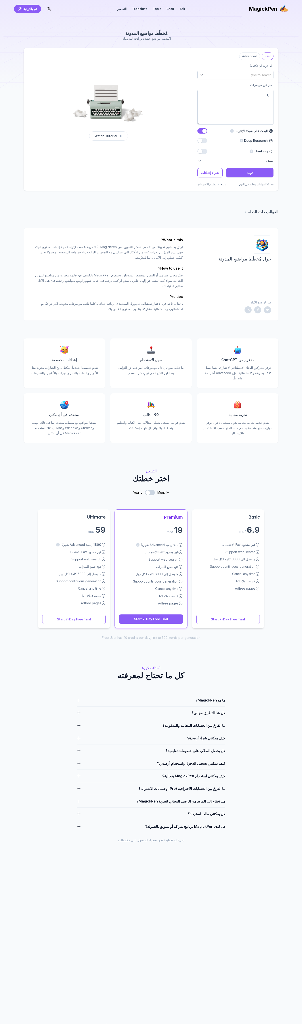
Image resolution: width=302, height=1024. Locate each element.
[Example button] (268, 95)
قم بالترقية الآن (27, 9)
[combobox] (235, 75)
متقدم (269, 160)
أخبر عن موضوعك (261, 85)
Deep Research (256, 140)
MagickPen (263, 9)
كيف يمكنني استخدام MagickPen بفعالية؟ (193, 776)
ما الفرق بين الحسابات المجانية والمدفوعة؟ (193, 725)
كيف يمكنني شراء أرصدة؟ (206, 738)
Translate (139, 9)
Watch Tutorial (106, 136)
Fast (267, 55)
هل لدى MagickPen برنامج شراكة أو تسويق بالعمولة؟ (185, 826)
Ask (182, 9)
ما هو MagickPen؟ (210, 700)
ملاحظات (124, 840)
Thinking (261, 151)
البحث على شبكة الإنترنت (249, 131)
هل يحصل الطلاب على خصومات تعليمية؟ (195, 750)
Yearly (137, 492)
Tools (157, 9)
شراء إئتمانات (210, 173)
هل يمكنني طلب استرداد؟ (206, 814)
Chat (170, 9)
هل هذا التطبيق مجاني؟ (208, 713)
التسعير (122, 9)
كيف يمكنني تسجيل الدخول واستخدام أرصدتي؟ (191, 763)
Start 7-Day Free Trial (228, 619)
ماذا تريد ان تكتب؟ (261, 66)
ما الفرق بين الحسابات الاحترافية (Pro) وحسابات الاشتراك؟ (182, 788)
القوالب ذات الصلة (263, 211)
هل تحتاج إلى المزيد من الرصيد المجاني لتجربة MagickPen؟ (181, 801)
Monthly (163, 492)
